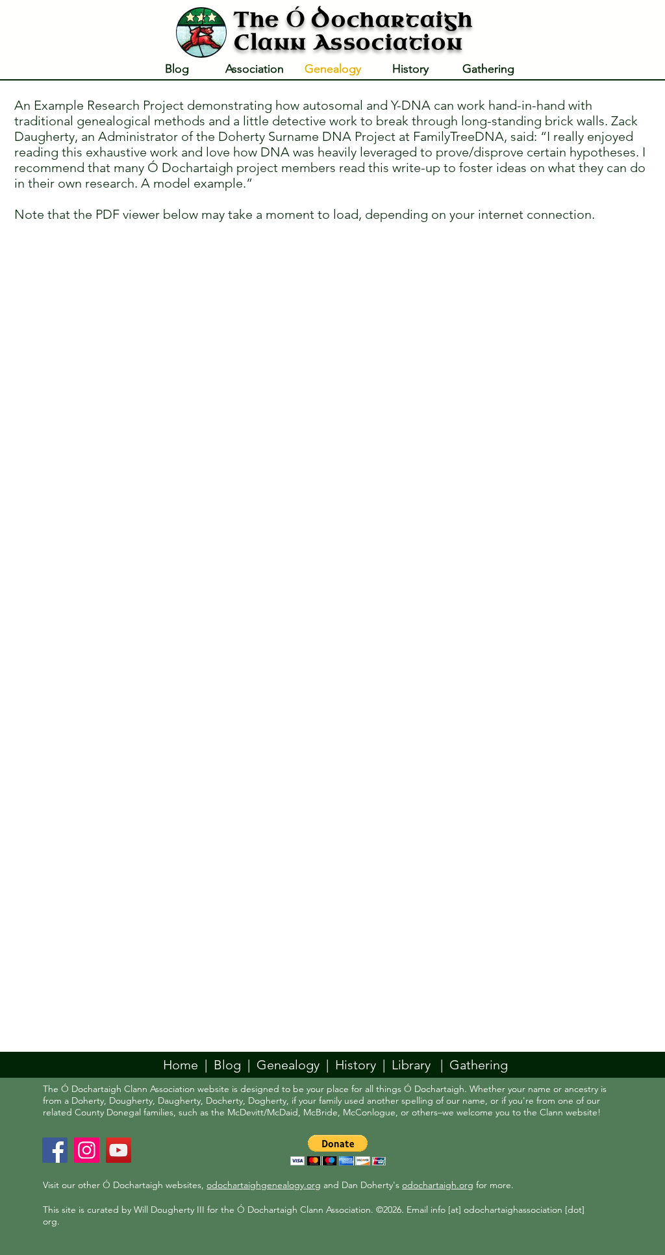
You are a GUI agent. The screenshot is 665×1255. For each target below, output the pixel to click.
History (356, 1065)
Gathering (478, 1065)
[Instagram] (86, 1150)
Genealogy (291, 1065)
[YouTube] (118, 1150)
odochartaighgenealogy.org (264, 1185)
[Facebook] (55, 1150)
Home (181, 1065)
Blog (227, 1065)
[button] (338, 1150)
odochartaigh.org (437, 1185)
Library (411, 1065)
